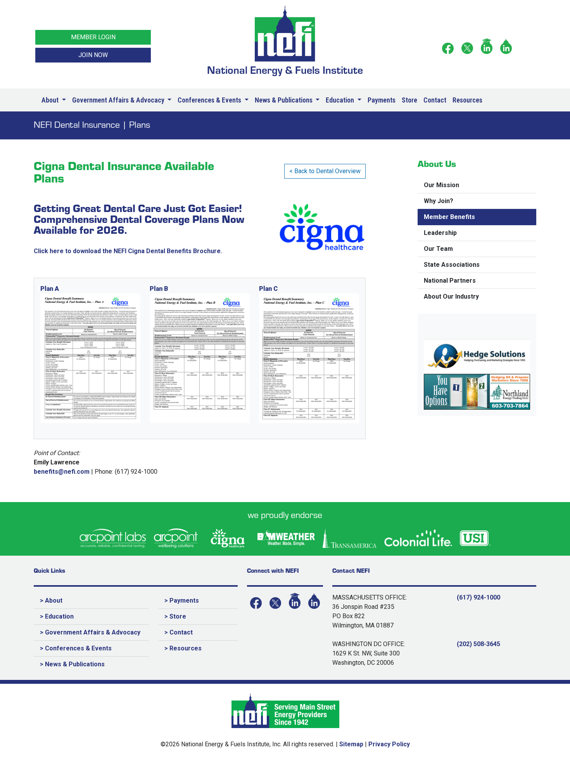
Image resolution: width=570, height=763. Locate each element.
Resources (467, 100)
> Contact (178, 632)
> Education (57, 616)
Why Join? (438, 201)
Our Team (438, 248)
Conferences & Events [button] (210, 100)
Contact (434, 100)
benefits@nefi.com (62, 471)
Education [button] (341, 100)
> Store (175, 616)
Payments (382, 100)
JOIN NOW (93, 55)
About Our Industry (451, 296)
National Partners (450, 280)
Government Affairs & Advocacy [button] (119, 100)
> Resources (183, 648)
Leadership (440, 232)
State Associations (452, 264)
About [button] (50, 100)
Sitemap (351, 744)
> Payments (181, 600)
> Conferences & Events (76, 648)
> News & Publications (72, 664)
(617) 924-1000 (478, 597)
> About (51, 600)
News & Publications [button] (284, 100)
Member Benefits (449, 217)
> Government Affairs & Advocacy (90, 632)
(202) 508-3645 (478, 644)
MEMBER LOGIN (93, 37)
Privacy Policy (389, 744)
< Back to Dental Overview (325, 171)
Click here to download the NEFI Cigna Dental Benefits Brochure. (128, 251)
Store (409, 100)
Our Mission (441, 185)
